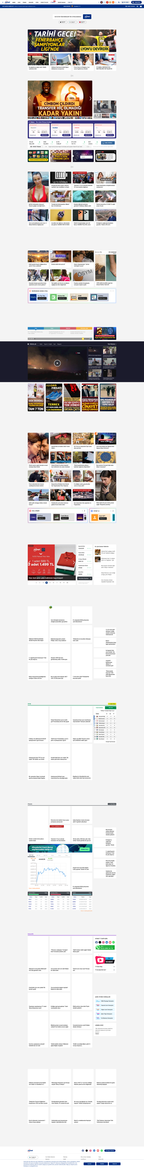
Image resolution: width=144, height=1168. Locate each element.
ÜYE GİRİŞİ (126, 2)
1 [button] (36, 582)
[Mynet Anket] (110, 2)
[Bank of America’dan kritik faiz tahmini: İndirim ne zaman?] (55, 118)
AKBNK (74, 901)
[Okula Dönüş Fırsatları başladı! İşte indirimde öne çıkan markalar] (60, 457)
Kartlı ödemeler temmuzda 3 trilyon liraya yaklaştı (37, 1121)
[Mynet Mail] (141, 6)
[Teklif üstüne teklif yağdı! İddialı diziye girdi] (82, 942)
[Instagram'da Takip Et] (103, 942)
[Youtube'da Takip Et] (110, 942)
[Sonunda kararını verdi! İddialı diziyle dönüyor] (82, 1017)
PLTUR (52, 908)
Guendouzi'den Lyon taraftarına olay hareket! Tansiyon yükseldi (25, 6)
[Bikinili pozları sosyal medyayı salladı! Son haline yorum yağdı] (60, 1017)
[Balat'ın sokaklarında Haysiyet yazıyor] (83, 1112)
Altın (66, 855)
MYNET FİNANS (37, 146)
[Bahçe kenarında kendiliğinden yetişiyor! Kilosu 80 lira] (38, 669)
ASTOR (74, 908)
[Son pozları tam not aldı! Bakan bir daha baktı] (60, 961)
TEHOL (52, 904)
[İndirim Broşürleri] (113, 2)
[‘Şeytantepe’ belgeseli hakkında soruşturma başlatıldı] (40, 118)
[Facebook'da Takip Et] (96, 942)
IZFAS (29, 906)
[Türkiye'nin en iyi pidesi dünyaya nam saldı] (82, 631)
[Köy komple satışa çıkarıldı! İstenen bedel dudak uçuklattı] (99, 832)
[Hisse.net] (60, 156)
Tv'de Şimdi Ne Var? (100, 970)
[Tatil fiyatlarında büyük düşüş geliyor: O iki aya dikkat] (50, 118)
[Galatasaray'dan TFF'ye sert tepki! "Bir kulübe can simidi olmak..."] (38, 750)
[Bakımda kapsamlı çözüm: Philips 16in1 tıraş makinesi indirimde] (60, 631)
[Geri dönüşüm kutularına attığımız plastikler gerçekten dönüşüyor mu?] (60, 612)
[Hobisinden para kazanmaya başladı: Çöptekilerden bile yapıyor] (60, 1112)
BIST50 (38, 855)
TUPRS (74, 906)
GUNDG (52, 899)
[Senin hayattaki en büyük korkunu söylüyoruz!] (105, 177)
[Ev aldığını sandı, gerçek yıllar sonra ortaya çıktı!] (83, 476)
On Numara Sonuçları (107, 1018)
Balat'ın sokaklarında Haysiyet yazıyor (82, 1121)
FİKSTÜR (111, 707)
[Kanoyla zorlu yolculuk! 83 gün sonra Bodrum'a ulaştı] (31, 118)
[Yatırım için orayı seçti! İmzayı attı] (82, 961)
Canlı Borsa (113, 804)
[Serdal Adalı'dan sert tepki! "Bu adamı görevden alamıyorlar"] (42, 118)
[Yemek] (104, 2)
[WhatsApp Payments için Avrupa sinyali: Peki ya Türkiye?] (60, 1075)
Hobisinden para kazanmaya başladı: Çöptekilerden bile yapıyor (59, 1122)
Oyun (100, 1157)
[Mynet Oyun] (38, 156)
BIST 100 (33, 858)
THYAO (74, 899)
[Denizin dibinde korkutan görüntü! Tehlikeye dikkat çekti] (83, 196)
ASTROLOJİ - (86, 154)
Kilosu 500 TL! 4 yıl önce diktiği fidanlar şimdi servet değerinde (83, 1083)
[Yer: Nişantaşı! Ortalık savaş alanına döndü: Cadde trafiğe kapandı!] (46, 118)
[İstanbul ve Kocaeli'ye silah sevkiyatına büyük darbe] (35, 118)
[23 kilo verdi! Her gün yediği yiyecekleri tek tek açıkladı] (70, 118)
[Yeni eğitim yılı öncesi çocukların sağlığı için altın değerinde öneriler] (60, 275)
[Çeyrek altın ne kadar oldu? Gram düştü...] (60, 438)
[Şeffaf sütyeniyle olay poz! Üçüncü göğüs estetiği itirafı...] (38, 187)
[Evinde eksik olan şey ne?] (60, 256)
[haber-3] (72, 397)
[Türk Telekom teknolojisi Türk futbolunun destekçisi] (106, 1112)
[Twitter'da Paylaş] (107, 1033)
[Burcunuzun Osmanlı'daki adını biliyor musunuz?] (105, 457)
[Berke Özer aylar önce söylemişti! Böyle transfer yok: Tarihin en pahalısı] (83, 118)
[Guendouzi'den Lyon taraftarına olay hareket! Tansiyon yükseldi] (33, 118)
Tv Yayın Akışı (98, 966)
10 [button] (67, 582)
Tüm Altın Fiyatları (83, 578)
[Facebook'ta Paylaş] (103, 1033)
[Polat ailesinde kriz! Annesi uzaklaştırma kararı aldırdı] (38, 476)
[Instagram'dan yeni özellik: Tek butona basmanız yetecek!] (99, 653)
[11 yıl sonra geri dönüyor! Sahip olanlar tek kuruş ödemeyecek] (99, 632)
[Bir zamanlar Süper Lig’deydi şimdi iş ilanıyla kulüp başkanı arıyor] (38, 769)
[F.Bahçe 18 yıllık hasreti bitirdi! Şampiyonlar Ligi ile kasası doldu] (38, 721)
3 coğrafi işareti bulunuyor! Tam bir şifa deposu (110, 852)
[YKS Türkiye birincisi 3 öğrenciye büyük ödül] (89, 118)
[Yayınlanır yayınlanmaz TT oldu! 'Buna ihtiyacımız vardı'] (38, 998)
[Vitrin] (101, 2)
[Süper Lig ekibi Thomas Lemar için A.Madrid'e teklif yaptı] (82, 731)
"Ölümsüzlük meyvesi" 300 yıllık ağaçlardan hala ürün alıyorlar (110, 674)
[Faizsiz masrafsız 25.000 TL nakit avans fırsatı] (48, 118)
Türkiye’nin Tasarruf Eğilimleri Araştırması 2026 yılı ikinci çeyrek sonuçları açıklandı (38, 1103)
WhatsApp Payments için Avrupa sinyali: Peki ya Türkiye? (60, 1083)
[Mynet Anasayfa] (7, 2)
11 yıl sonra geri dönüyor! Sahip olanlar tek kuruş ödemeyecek (110, 632)
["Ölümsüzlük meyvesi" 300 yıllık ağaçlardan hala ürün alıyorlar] (99, 673)
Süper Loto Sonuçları (107, 1009)
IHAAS (52, 901)
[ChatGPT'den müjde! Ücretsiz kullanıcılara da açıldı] (63, 118)
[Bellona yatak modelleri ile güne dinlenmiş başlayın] (106, 1075)
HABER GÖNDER (131, 6)
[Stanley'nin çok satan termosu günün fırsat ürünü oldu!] (60, 495)
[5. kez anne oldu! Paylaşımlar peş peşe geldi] (82, 659)
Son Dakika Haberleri (50, 1157)
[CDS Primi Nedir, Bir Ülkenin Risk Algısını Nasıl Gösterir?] (105, 438)
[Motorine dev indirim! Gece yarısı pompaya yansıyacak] (60, 812)
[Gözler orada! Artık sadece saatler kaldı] (38, 821)
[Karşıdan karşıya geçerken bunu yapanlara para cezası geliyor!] (38, 275)
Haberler (47, 1159)
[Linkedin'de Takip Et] (106, 942)
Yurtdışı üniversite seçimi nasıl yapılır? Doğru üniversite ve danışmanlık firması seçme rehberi (105, 1104)
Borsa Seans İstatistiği (86, 1157)
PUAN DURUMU (99, 707)
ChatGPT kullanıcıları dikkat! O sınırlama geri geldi (109, 664)
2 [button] (39, 582)
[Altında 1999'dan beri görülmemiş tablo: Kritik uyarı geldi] (60, 650)
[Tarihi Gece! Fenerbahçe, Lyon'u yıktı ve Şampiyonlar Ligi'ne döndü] (72, 40)
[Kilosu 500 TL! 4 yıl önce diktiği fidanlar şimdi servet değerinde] (83, 1075)
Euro (59, 855)
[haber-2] (54, 397)
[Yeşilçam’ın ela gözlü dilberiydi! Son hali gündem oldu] (38, 951)
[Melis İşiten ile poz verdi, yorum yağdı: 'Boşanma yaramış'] (105, 485)
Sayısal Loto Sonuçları (107, 1005)
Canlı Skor (113, 704)
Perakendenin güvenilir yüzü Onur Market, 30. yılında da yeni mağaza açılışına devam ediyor (60, 1103)
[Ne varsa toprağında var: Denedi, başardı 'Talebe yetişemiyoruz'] (83, 1094)
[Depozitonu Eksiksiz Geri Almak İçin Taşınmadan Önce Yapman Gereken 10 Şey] (60, 476)
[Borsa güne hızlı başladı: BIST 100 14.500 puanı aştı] (60, 669)
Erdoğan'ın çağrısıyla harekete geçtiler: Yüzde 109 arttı (110, 843)
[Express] (107, 2)
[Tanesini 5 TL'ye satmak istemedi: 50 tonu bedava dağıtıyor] (83, 177)
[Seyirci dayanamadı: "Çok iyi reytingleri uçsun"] (83, 256)
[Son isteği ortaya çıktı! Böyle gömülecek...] (74, 118)
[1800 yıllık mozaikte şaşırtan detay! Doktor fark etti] (105, 266)
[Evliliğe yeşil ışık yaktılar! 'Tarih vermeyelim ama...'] (60, 998)
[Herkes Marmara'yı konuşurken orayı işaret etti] (72, 118)
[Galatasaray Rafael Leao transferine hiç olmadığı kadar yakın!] (37, 118)
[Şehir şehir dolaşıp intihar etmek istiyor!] (38, 495)
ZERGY (30, 899)
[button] (2, 2)
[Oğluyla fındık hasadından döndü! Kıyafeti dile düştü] (38, 621)
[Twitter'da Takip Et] (100, 942)
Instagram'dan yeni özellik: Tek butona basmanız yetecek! (110, 653)
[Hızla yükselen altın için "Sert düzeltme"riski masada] (52, 118)
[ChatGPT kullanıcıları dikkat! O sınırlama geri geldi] (99, 663)
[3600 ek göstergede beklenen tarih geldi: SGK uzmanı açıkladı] (59, 118)
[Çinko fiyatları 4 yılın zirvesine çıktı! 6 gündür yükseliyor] (76, 118)
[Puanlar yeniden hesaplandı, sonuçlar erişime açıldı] (83, 275)
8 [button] (60, 582)
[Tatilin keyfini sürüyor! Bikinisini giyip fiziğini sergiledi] (60, 1036)
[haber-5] (108, 397)
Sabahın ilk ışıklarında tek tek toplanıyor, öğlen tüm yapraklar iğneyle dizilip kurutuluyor (110, 875)
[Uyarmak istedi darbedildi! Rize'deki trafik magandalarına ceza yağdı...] (57, 118)
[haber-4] (90, 397)
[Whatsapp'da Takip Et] (113, 942)
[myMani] (53, 2)
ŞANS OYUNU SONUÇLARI (102, 997)
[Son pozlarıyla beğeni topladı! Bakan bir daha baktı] (60, 980)
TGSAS (30, 904)
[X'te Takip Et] (87, 1151)
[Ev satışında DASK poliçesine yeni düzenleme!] (82, 612)
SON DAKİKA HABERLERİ (8, 6)
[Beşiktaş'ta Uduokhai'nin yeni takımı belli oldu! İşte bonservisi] (82, 759)
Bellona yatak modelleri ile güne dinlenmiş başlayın (106, 1083)
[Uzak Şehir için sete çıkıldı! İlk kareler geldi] (38, 980)
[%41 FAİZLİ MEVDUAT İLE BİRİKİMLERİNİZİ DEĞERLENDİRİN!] (65, 118)
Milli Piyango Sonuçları (107, 1001)
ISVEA (29, 908)
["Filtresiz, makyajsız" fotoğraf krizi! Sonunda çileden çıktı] (60, 942)
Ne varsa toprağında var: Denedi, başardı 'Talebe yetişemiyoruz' (83, 1102)
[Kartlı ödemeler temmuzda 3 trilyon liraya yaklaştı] (38, 1112)
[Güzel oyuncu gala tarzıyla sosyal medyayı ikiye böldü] (38, 448)
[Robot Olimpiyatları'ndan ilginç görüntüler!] (99, 642)
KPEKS (29, 901)
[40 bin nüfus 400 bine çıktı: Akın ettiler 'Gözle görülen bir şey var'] (80, 118)
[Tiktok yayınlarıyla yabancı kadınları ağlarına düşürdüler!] (83, 457)
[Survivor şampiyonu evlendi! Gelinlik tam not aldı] (38, 1026)
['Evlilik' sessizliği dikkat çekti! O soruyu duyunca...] (82, 1036)
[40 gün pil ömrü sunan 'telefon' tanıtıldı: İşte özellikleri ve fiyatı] (60, 177)
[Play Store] (33, 1157)
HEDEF (52, 906)
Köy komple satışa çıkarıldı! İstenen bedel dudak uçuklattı (110, 832)
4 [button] (46, 582)
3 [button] (43, 582)
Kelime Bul (101, 1159)
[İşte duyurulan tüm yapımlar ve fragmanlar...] (83, 495)
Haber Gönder (110, 1150)
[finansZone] (105, 333)
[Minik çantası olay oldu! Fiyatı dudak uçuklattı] (82, 989)
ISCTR (74, 904)
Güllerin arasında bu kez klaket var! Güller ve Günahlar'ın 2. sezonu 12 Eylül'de (37, 1084)
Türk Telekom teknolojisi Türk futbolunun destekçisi (105, 1121)
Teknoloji (65, 1157)
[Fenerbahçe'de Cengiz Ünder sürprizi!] (91, 118)
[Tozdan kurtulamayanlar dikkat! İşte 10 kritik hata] (61, 118)
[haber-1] (36, 397)
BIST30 (45, 855)
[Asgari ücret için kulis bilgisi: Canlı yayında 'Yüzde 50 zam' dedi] (85, 118)
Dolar (52, 855)
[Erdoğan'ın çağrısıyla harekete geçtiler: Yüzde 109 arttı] (99, 842)
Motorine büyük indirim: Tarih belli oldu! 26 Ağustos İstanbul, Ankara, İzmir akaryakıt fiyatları (110, 865)
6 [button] (53, 582)
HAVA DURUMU (67, 6)
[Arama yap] (119, 2)
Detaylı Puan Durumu (110, 741)
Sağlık (64, 1159)
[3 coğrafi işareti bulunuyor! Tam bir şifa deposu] (38, 650)
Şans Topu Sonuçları (106, 1014)
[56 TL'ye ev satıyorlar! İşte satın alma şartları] (83, 438)
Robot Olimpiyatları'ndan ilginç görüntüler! (111, 642)
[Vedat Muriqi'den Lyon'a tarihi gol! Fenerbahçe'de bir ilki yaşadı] (29, 118)
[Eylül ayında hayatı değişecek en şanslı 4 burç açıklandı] (38, 256)
